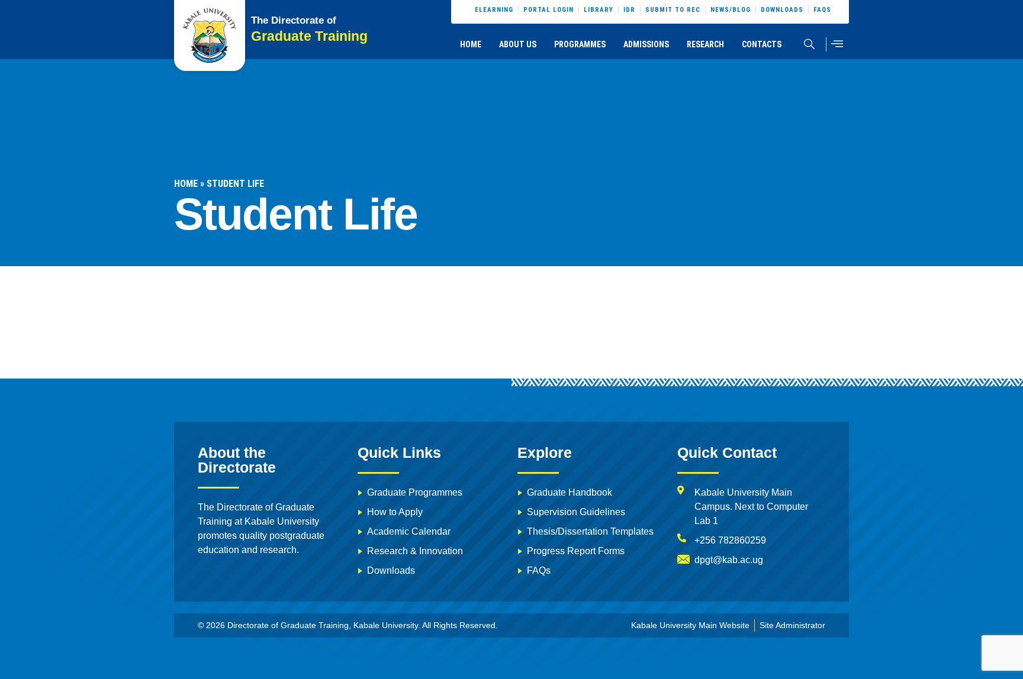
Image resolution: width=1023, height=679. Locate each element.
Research (705, 44)
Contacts (761, 44)
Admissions (646, 44)
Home (470, 44)
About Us (517, 44)
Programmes (580, 44)
